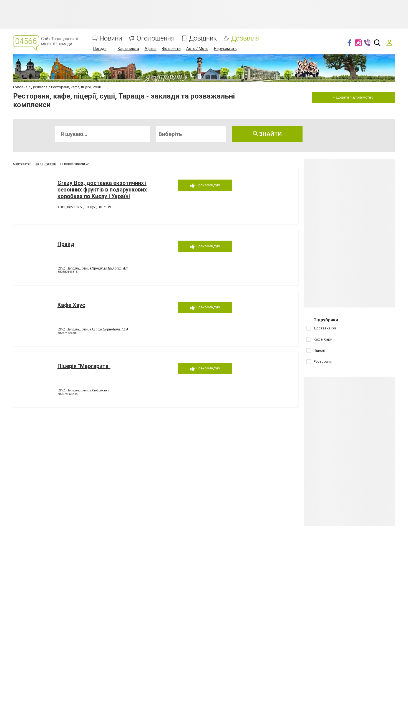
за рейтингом (46, 164)
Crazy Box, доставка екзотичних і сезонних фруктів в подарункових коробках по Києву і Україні (102, 190)
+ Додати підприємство (353, 97)
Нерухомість (225, 48)
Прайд (65, 244)
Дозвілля (245, 38)
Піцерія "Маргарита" (83, 366)
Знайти (270, 134)
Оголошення (156, 38)
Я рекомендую (207, 185)
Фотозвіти (171, 48)
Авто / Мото (197, 48)
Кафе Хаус (71, 305)
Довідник (203, 38)
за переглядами (72, 164)
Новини (111, 38)
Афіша (151, 48)
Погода (100, 48)
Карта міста (128, 48)
